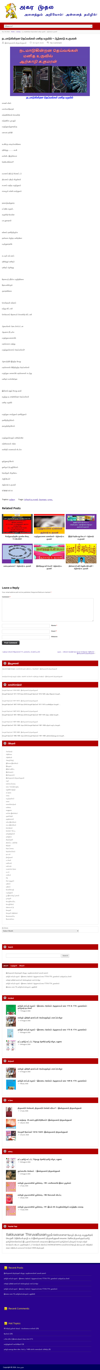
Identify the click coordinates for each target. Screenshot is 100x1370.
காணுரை (9, 810)
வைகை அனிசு (66, 1238)
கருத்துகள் (14, 965)
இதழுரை (9, 766)
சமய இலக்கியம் (11, 825)
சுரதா (8, 1248)
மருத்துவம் (9, 893)
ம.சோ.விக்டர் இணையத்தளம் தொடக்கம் (17, 1339)
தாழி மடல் (28, 1238)
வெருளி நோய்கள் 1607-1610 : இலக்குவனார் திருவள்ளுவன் (20, 711)
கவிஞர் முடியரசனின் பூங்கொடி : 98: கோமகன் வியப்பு (39, 1195)
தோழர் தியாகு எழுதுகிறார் (80, 1234)
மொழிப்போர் (10, 904)
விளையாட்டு (10, 907)
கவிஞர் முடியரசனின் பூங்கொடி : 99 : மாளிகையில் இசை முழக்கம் (44, 1183)
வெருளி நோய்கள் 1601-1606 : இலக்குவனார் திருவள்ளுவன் (20, 722)
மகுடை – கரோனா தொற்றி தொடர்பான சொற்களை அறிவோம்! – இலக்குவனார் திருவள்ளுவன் (76, 652)
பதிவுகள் (5, 965)
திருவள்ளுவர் (79, 1238)
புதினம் (8, 884)
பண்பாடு (8, 866)
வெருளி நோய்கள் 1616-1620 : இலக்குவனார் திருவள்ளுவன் (20, 690)
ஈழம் (7, 781)
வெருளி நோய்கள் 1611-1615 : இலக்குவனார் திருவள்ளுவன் (20, 701)
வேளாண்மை (10, 919)
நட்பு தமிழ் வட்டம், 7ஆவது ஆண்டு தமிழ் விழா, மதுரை (40, 1041)
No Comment (56, 43)
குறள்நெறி (9, 816)
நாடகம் (8, 854)
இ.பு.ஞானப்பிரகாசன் (31, 1241)
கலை (7, 801)
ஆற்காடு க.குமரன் (31, 499)
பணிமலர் (9, 863)
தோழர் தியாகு (76, 1244)
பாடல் (7, 872)
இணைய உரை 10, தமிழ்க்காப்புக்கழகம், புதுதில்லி (21, 987)
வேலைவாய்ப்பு (10, 916)
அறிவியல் (9, 757)
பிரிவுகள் (21, 965)
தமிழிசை (9, 837)
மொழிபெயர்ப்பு (10, 901)
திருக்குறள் (9, 840)
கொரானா (42, 499)
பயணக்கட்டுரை (11, 869)
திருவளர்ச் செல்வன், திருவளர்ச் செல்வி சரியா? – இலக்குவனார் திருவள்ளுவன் (50, 1108)
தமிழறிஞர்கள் (10, 834)
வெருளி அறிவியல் (12, 913)
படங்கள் (8, 860)
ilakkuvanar (60, 1235)
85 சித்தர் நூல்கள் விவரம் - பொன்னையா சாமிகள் (19, 1328)
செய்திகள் (9, 828)
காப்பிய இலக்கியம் (12, 813)
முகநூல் (8, 898)
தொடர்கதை (10, 848)
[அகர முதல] (50, 18)
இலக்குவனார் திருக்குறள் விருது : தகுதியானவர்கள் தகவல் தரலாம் (27, 973)
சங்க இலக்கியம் (11, 822)
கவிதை (18, 32)
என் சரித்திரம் (87, 1244)
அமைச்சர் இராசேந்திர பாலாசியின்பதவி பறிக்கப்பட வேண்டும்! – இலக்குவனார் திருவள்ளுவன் (29, 669)
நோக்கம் (6, 1334)
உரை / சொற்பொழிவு (12, 787)
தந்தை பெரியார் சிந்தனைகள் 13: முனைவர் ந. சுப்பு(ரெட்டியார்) (21, 652)
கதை (7, 795)
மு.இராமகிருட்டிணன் (12, 895)
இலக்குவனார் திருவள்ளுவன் (16, 43)
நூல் (50, 1234)
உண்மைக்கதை (10, 784)
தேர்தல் (8, 845)
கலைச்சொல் (66, 1244)
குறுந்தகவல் (10, 819)
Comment (6, 597)
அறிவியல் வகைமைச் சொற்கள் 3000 (23, 1248)
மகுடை (50, 499)
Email (54, 631)
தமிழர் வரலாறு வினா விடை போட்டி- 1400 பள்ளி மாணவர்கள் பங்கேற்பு (26, 1349)
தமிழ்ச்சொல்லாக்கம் (14, 1241)
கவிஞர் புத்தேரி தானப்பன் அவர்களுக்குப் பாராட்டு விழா (23, 980)
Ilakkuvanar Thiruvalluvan (26, 1234)
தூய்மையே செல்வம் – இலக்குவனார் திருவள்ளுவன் (39, 1171)
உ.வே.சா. (16, 1244)
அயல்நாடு (9, 751)
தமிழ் (87, 1238)
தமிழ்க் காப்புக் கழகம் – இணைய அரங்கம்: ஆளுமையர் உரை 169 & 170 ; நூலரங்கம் (52, 1081)
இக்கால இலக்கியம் (12, 763)
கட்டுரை (8, 793)
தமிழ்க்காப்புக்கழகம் (68, 1241)
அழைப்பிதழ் (10, 760)
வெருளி (8, 910)
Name (54, 625)
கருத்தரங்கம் (10, 798)
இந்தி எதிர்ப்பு (10, 769)
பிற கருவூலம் (10, 881)
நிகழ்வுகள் (9, 857)
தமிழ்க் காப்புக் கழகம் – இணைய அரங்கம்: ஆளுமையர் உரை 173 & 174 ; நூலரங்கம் (33, 983)
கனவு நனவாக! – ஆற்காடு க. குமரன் (17, 566)
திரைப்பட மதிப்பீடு (11, 843)
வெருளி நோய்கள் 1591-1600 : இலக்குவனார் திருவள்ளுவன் (20, 732)
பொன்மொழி (10, 889)
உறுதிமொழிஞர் (10, 790)
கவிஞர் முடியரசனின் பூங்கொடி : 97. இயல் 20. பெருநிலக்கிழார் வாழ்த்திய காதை (50, 1207)
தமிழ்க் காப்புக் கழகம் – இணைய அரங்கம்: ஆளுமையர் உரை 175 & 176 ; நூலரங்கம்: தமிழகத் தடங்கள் (39, 976)
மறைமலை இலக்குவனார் (50, 1241)
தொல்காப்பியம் (10, 851)
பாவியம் (8, 875)
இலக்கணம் (9, 772)
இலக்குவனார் (10, 775)
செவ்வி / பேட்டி (10, 831)
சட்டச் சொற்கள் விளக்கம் (38, 1244)
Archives (5, 928)
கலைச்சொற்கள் (11, 804)
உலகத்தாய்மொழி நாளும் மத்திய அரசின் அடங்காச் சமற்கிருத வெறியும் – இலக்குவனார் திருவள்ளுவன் (32, 676)
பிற (7, 878)
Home (12, 32)
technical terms (54, 1244)
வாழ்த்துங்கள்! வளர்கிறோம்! (13, 1344)
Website (54, 637)
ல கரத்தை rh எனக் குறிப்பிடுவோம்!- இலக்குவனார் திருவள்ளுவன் (45, 1120)
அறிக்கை (9, 754)
